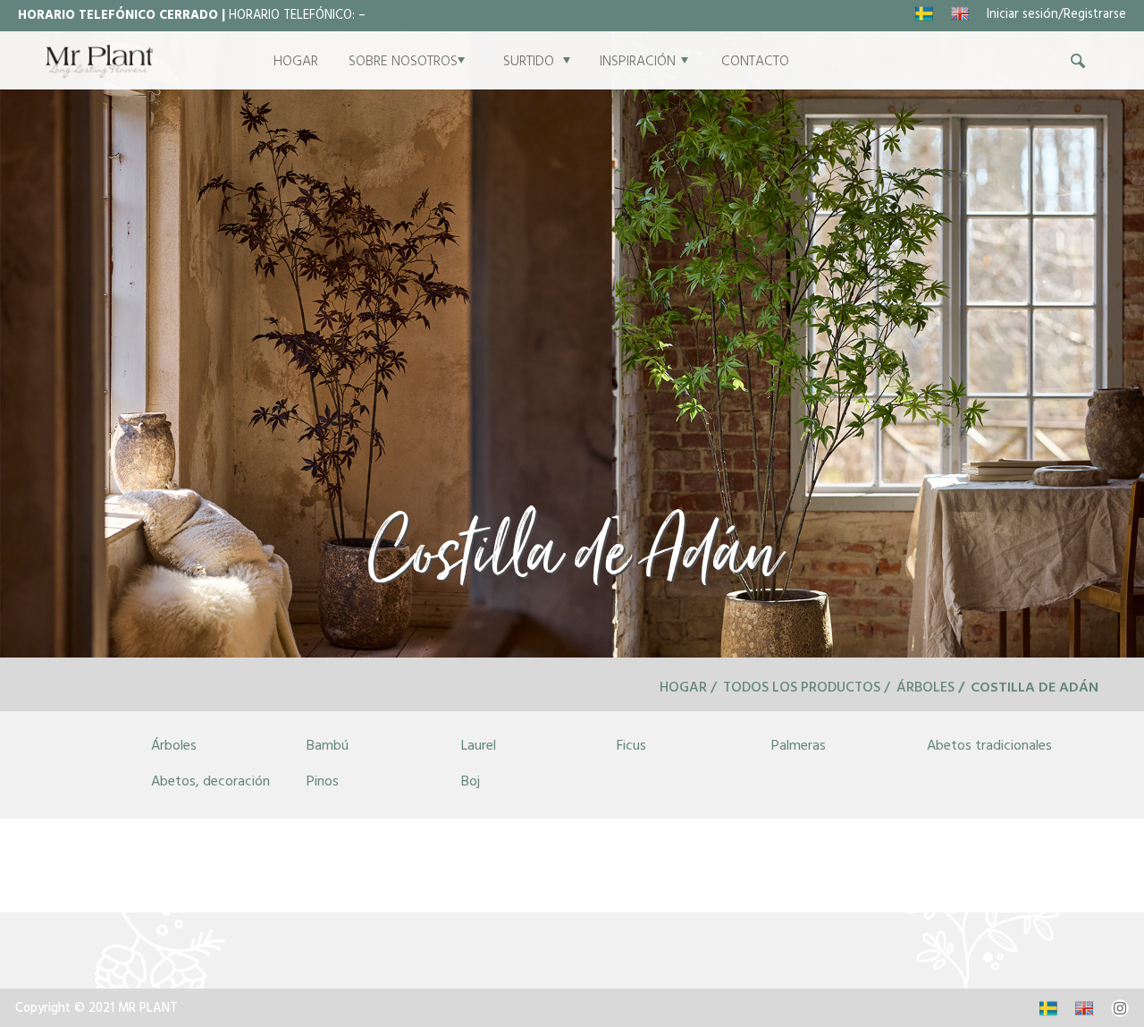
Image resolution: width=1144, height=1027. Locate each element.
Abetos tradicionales (989, 747)
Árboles (925, 688)
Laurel (478, 747)
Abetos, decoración (210, 782)
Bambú (328, 747)
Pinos (323, 782)
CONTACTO (755, 62)
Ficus (631, 747)
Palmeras (798, 747)
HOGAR (295, 62)
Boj (470, 782)
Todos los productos (801, 688)
